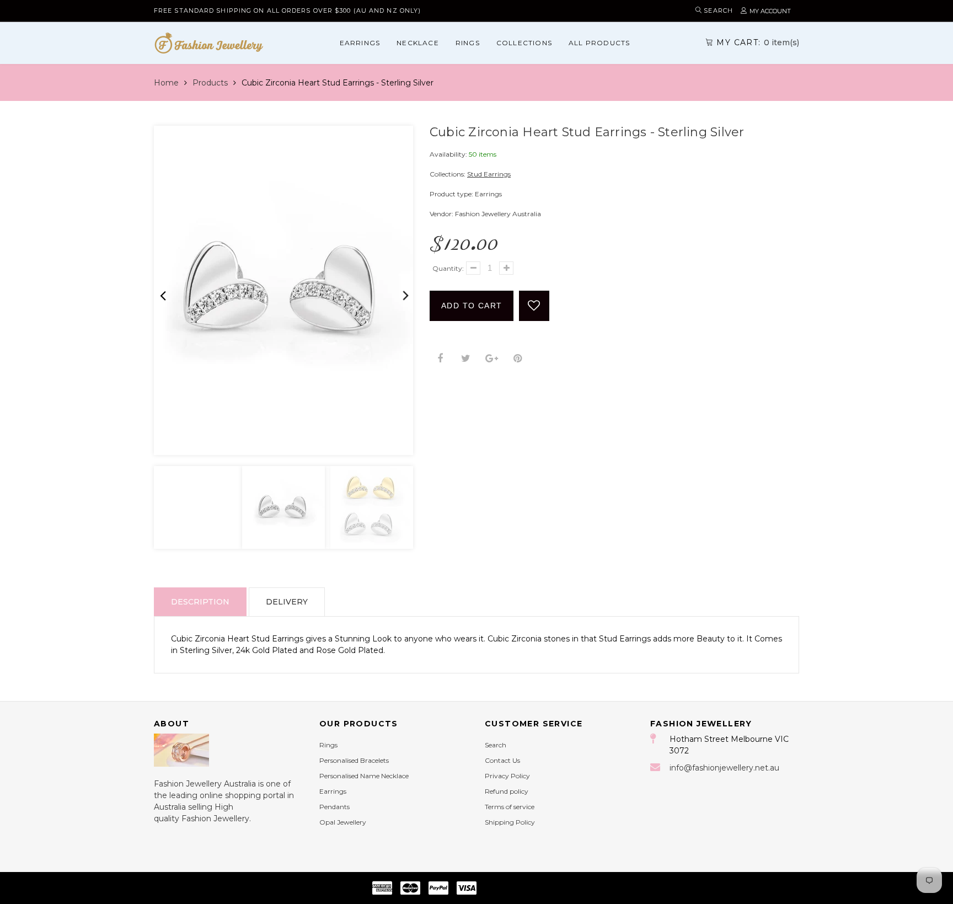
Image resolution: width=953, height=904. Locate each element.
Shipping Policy (510, 822)
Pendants (334, 807)
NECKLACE (418, 43)
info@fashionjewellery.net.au (724, 768)
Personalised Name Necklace (364, 776)
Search (495, 745)
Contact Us (502, 760)
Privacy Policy (507, 776)
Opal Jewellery (342, 822)
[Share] (440, 359)
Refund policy (506, 791)
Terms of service (509, 807)
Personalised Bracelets (354, 760)
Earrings (360, 43)
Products (210, 83)
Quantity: (448, 268)
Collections (524, 43)
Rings (468, 43)
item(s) (757, 42)
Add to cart (471, 305)
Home (166, 83)
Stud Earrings (489, 174)
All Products (599, 43)
